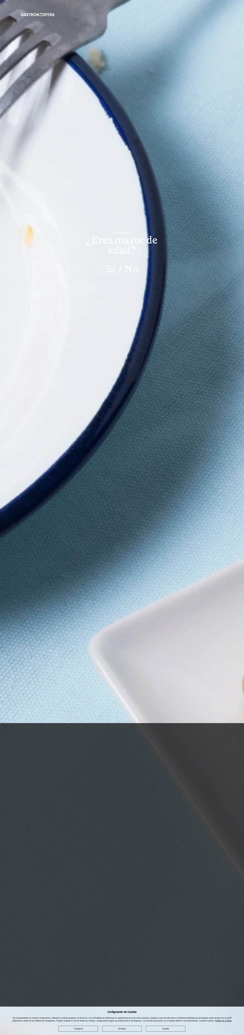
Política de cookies (223, 1021)
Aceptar (165, 1029)
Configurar (78, 1029)
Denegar (122, 1029)
